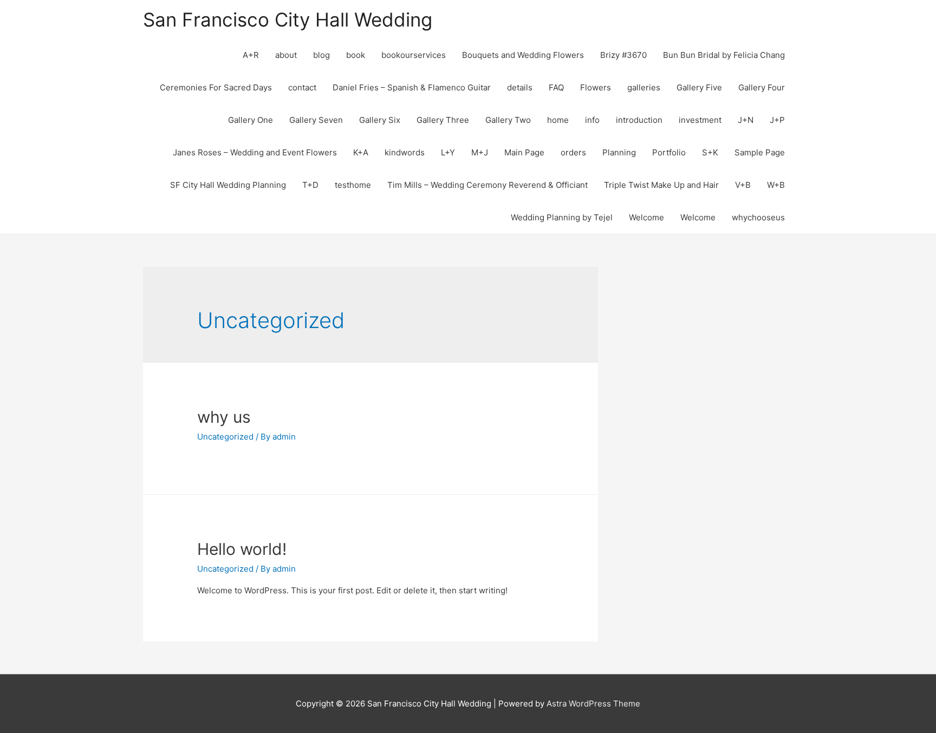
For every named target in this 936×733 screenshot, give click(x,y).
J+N (745, 120)
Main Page (524, 152)
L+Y (448, 152)
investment (700, 120)
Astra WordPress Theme (593, 703)
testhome (353, 185)
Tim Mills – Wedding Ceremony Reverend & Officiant (487, 185)
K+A (360, 152)
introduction (639, 120)
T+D (310, 185)
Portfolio (669, 152)
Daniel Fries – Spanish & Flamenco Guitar (412, 87)
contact (302, 87)
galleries (643, 87)
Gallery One (250, 120)
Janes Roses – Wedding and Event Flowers (255, 152)
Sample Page (759, 152)
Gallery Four (761, 87)
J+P (777, 120)
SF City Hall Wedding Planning (228, 185)
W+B (776, 185)
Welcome (646, 217)
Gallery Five (699, 87)
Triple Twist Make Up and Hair (661, 185)
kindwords (405, 152)
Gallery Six (379, 120)
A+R (251, 55)
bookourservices (413, 55)
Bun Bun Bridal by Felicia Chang (724, 55)
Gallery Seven (316, 120)
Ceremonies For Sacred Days (216, 87)
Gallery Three (443, 120)
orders (573, 152)
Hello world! (242, 549)
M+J (479, 152)
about (286, 55)
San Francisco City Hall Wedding (287, 19)
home (558, 120)
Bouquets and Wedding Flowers (523, 55)
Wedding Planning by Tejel (562, 217)
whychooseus (758, 217)
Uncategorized (225, 436)
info (592, 120)
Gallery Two (508, 120)
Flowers (595, 87)
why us (224, 417)
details (519, 87)
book (355, 55)
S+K (710, 152)
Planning (619, 152)
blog (321, 55)
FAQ (556, 87)
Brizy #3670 (623, 55)
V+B (743, 185)
